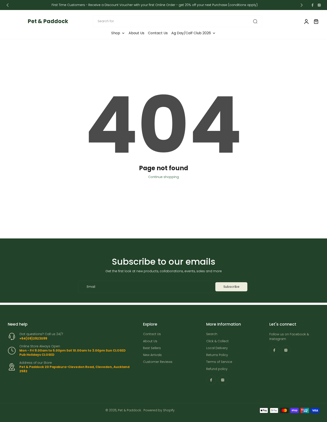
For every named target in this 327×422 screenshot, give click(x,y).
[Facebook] (312, 5)
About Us (150, 341)
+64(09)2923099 (33, 338)
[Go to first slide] (302, 5)
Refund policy (217, 369)
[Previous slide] (8, 5)
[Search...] (255, 21)
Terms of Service (219, 362)
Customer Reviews (157, 362)
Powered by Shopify (159, 410)
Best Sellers (152, 348)
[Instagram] (319, 5)
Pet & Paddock (129, 410)
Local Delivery (217, 348)
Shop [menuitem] (115, 33)
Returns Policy (217, 355)
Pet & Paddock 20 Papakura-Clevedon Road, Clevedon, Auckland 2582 (74, 369)
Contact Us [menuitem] (158, 33)
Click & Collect (217, 341)
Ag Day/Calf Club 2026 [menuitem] (191, 33)
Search (211, 334)
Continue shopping (163, 177)
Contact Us (152, 334)
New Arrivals (152, 355)
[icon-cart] (316, 21)
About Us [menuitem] (136, 33)
